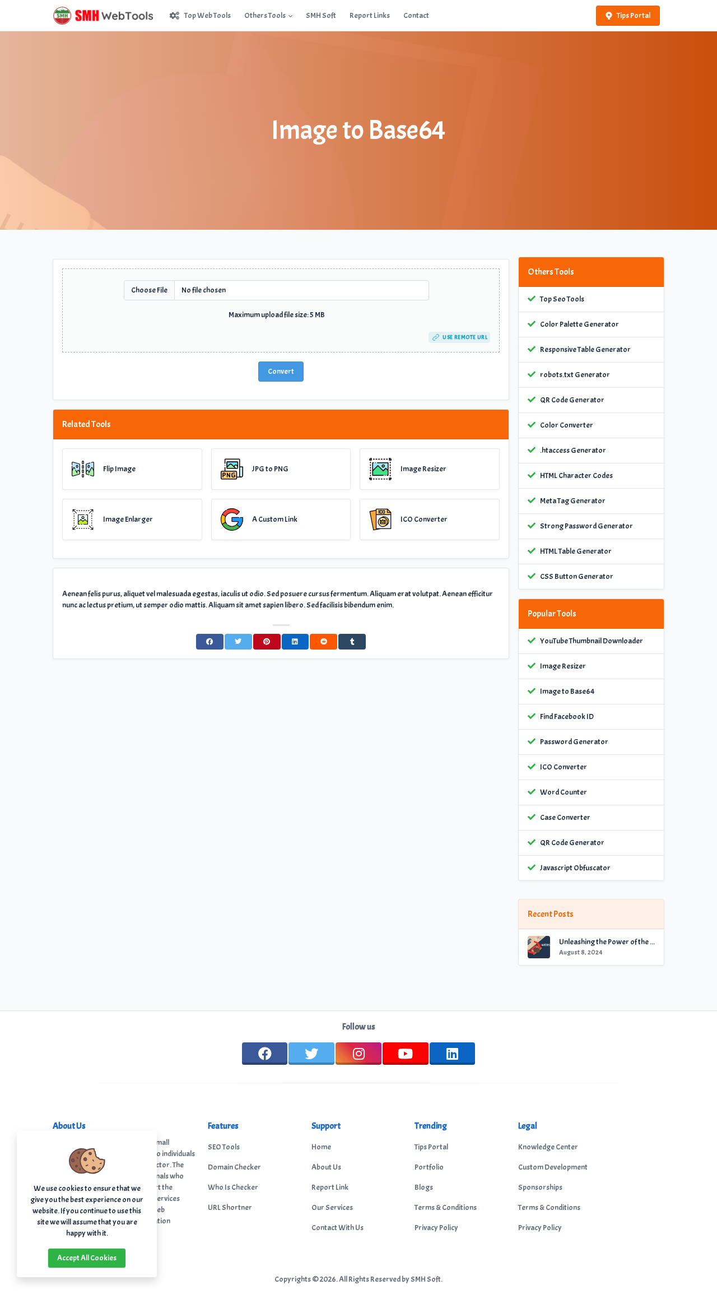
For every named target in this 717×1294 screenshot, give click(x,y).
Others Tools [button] (265, 15)
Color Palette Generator (579, 324)
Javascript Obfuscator (575, 868)
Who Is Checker (233, 1187)
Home (321, 1147)
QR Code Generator (572, 400)
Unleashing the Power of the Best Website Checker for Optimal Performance (607, 942)
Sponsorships (540, 1187)
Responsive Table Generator (585, 349)
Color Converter (566, 425)
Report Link (329, 1187)
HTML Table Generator (576, 551)
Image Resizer (563, 666)
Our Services (332, 1207)
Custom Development (553, 1167)
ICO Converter (563, 767)
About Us (326, 1167)
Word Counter (563, 792)
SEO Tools (224, 1147)
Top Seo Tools (562, 299)
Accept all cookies (87, 1258)
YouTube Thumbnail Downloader (591, 641)
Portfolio (429, 1167)
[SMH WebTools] (108, 15)
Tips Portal (633, 15)
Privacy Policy (436, 1227)
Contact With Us (337, 1227)
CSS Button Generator (576, 576)
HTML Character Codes (576, 475)
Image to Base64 (567, 691)
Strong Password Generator (586, 526)
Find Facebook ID (567, 716)
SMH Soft (321, 15)
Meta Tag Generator (573, 500)
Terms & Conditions (446, 1207)
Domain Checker (234, 1167)
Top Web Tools (207, 15)
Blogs (424, 1187)
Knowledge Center (548, 1147)
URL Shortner (230, 1207)
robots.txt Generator (575, 374)
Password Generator (574, 741)
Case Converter (565, 817)
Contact (416, 15)
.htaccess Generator (573, 450)
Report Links (370, 15)
